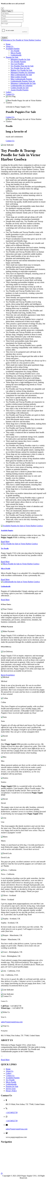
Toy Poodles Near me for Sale (22, 66)
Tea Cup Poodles (17, 64)
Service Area (11, 1089)
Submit (4, 38)
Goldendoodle (16, 55)
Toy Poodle (15, 51)
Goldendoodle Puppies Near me (23, 81)
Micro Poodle (16, 53)
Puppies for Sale (12, 57)
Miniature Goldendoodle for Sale (23, 83)
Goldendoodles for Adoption (21, 85)
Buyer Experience (8, 675)
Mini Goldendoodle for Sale (21, 75)
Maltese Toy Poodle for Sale (21, 70)
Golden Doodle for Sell (19, 88)
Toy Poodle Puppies (18, 62)
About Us (9, 46)
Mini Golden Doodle (19, 77)
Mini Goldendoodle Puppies (21, 79)
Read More (5, 542)
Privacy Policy (11, 1091)
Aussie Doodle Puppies (19, 90)
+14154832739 (11, 1112)
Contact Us (10, 94)
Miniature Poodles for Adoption (23, 72)
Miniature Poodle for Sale (20, 59)
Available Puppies (13, 48)
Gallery (8, 92)
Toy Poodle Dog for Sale (20, 68)
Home (8, 44)
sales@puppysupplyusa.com (12, 1022)
